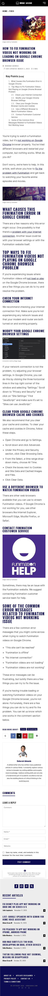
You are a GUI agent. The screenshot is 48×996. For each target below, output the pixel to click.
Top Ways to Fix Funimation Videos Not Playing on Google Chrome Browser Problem (25, 89)
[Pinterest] (25, 735)
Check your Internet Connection (28, 95)
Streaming (32, 729)
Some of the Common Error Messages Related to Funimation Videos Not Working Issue (25, 122)
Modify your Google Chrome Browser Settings (25, 99)
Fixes (11, 11)
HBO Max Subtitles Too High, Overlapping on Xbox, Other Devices (22, 943)
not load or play (35, 278)
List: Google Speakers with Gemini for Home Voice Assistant (23, 918)
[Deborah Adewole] (3, 66)
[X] (19, 735)
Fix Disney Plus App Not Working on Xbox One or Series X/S (21, 905)
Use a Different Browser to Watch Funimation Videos (24, 110)
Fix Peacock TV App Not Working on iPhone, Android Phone (21, 931)
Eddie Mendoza (7, 935)
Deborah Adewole (12, 66)
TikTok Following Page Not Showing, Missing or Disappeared (22, 956)
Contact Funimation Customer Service (26, 115)
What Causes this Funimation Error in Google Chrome (25, 82)
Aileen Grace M (7, 923)
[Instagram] (21, 886)
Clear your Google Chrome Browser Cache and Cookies (24, 104)
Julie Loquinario (8, 910)
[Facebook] (13, 735)
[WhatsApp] (30, 735)
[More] (37, 735)
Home (5, 11)
